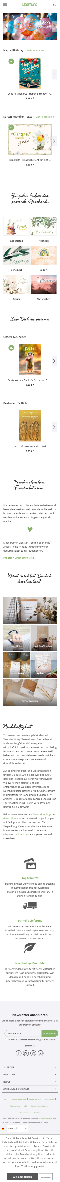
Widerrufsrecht (35, 1099)
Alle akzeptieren (22, 1176)
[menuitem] (5, 4)
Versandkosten (46, 1118)
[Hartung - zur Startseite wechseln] (30, 5)
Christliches (43, 299)
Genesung (16, 269)
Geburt (44, 269)
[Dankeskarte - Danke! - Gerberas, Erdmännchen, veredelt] (30, 359)
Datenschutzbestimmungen (31, 1039)
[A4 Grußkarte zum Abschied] (30, 425)
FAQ (5, 1099)
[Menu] (5, 4)
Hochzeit (43, 240)
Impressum (49, 1099)
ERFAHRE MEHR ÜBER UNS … (19, 558)
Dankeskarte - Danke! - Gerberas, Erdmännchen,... (30, 380)
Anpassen (45, 1176)
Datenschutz (15, 1106)
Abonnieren (49, 1033)
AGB (25, 1106)
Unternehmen (25, 1113)
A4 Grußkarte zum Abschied (30, 446)
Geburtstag (16, 240)
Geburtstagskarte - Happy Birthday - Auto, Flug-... (30, 93)
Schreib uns (22, 834)
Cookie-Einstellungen (39, 1106)
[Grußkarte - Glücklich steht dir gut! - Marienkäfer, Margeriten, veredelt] (30, 139)
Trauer (16, 299)
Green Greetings (42, 814)
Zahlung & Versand (18, 1099)
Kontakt (37, 1113)
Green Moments (12, 818)
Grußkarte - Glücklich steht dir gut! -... (30, 159)
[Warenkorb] (54, 3)
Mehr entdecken (36, 50)
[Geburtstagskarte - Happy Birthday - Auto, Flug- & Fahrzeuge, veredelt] (30, 73)
